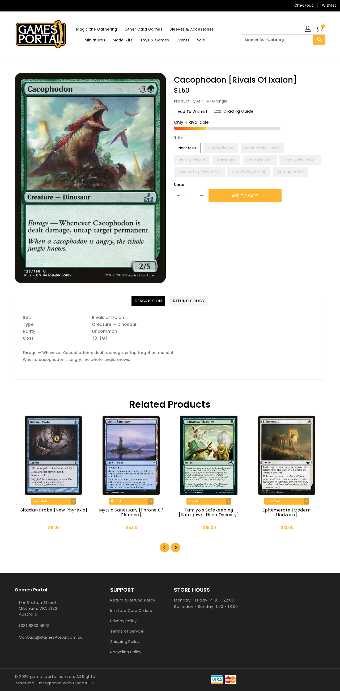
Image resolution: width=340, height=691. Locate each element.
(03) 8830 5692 (34, 625)
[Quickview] (23, 529)
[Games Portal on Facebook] (8, 5)
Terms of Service (127, 631)
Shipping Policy (125, 641)
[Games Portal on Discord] (29, 5)
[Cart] (320, 29)
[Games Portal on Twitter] (19, 5)
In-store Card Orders (131, 610)
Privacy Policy (123, 621)
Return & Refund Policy (132, 600)
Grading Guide (238, 111)
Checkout (303, 5)
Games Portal (31, 590)
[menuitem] (96, 29)
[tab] (148, 301)
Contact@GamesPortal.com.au (51, 637)
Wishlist (329, 5)
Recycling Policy (126, 652)
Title (178, 137)
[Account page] (308, 29)
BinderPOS (84, 683)
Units (179, 184)
